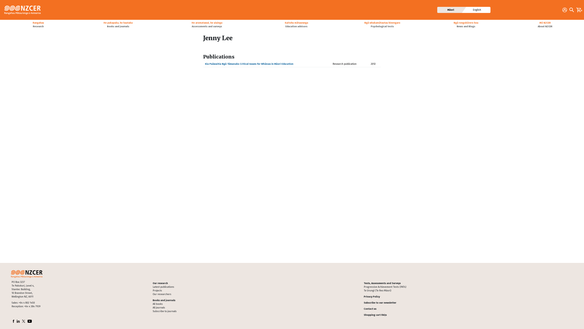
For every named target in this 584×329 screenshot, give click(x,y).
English (477, 9)
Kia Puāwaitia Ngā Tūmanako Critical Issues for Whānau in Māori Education (249, 63)
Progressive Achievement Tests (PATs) (385, 286)
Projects (157, 290)
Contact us (370, 308)
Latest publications (163, 286)
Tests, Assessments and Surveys (382, 283)
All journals (159, 307)
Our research (160, 283)
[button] (38, 25)
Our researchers (162, 294)
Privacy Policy (372, 296)
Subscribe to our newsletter (380, 302)
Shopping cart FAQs (375, 314)
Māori (450, 9)
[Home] (24, 10)
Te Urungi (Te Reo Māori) (377, 290)
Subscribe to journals (165, 311)
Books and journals (164, 300)
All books (158, 303)
